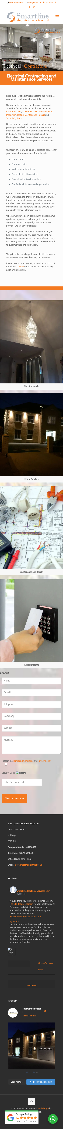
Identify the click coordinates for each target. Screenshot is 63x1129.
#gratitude (14, 921)
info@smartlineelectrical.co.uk (42, 3)
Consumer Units (13, 112)
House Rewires (46, 112)
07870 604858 (16, 3)
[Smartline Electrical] (27, 17)
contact (20, 267)
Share (40, 970)
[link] (31, 345)
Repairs (41, 115)
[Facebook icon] (29, 7)
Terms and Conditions (23, 761)
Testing (20, 115)
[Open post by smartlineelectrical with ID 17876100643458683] (31, 1045)
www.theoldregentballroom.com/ (25, 917)
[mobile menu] (57, 17)
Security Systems (14, 118)
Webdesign (43, 1109)
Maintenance (31, 115)
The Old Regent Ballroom (21, 904)
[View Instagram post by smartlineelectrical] (51, 1065)
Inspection (11, 115)
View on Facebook (45, 963)
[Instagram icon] (34, 7)
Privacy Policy (44, 761)
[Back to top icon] (31, 1101)
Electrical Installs (30, 112)
